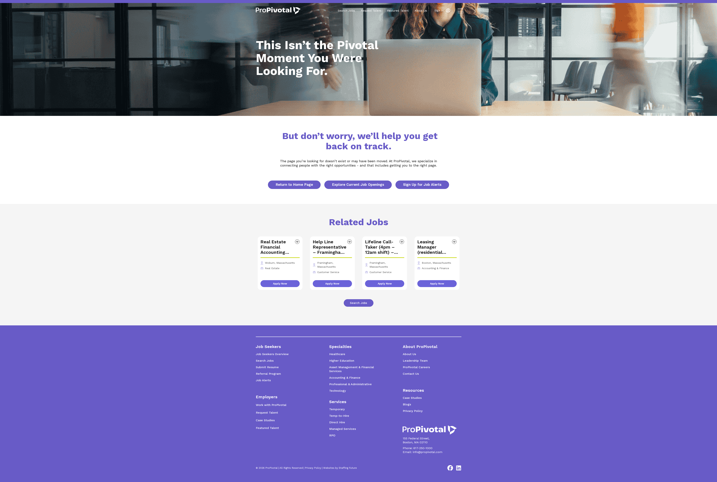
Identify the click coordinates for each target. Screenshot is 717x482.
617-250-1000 (422, 448)
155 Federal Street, (416, 438)
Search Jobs (346, 10)
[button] (442, 10)
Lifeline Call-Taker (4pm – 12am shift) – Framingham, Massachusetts (381, 247)
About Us (421, 10)
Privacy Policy (313, 467)
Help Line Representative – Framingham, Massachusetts (329, 247)
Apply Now (280, 283)
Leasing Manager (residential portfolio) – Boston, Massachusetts (433, 247)
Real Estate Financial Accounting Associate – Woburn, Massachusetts (276, 247)
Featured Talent (398, 10)
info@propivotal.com (427, 452)
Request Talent (371, 10)
